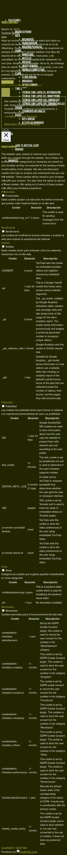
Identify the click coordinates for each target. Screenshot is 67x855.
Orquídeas (27, 81)
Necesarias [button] (7, 606)
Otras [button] (4, 566)
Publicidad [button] (7, 402)
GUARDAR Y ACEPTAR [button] (14, 848)
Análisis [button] (5, 242)
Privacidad (34, 124)
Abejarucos (28, 39)
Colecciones (14, 20)
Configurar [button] (10, 116)
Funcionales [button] (8, 192)
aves (4, 36)
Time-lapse (21, 88)
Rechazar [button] (32, 116)
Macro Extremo (23, 32)
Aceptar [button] (21, 116)
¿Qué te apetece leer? (27, 145)
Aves (17, 35)
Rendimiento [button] (8, 227)
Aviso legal (10, 124)
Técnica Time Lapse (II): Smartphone (41, 96)
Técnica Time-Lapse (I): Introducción (41, 92)
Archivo (19, 149)
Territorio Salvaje (10, 33)
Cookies (22, 124)
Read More (7, 82)
